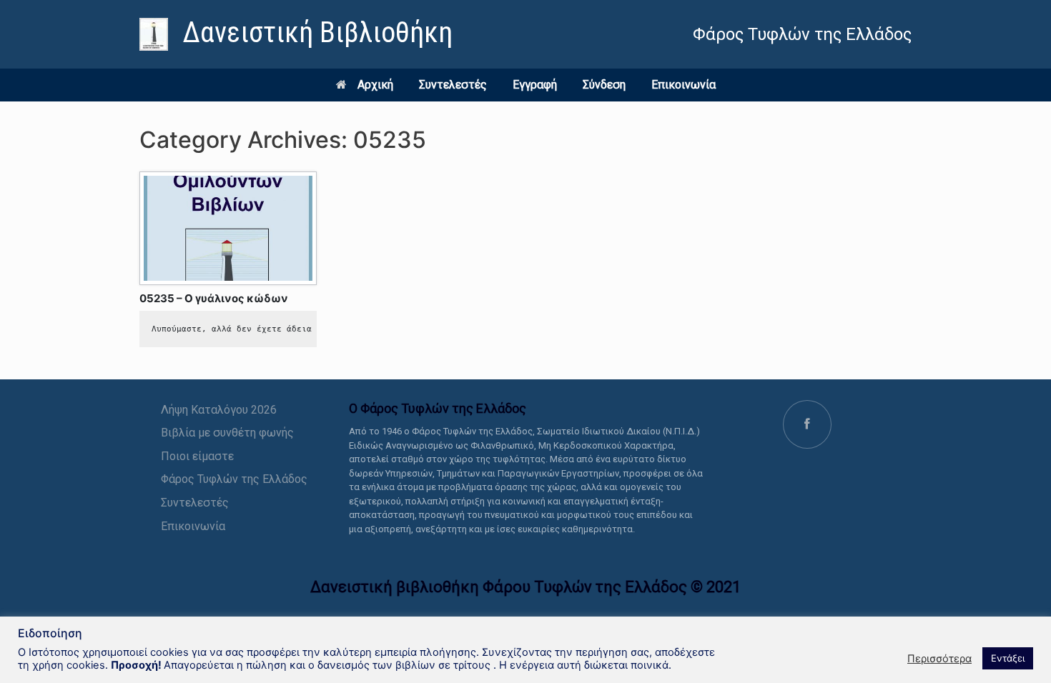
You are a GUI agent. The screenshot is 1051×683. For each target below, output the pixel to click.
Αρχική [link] (375, 84)
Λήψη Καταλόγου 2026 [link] (219, 410)
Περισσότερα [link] (939, 658)
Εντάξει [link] (1008, 658)
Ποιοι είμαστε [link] (197, 456)
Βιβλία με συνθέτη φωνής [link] (227, 432)
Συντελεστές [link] (453, 84)
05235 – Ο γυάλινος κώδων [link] (213, 298)
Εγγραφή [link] (535, 84)
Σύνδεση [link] (604, 84)
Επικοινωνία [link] (683, 84)
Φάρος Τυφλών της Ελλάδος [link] (234, 479)
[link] (296, 34)
